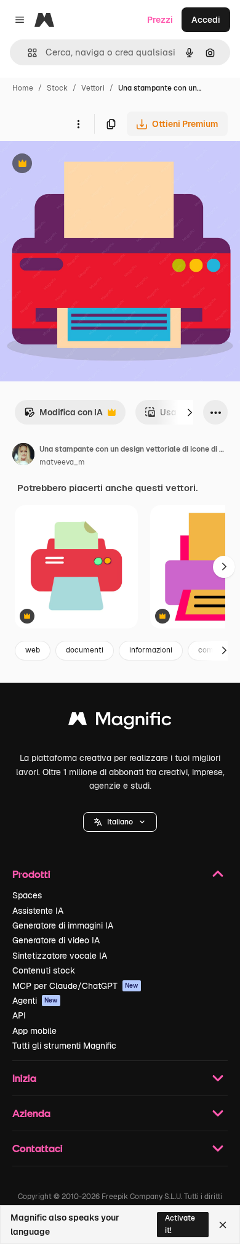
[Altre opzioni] (78, 124)
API (19, 1015)
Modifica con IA (63, 416)
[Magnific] (120, 721)
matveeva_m (62, 462)
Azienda (31, 1113)
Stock (57, 88)
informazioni (150, 650)
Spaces (27, 895)
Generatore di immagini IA (62, 925)
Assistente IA (37, 910)
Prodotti (31, 874)
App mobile (34, 1030)
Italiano (120, 822)
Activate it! (180, 1224)
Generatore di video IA (56, 940)
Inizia (24, 1077)
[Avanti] (189, 412)
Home (22, 88)
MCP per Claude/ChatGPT (75, 985)
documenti (84, 650)
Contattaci (37, 1148)
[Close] (223, 1225)
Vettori (93, 88)
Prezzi (160, 19)
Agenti (35, 1000)
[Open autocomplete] (27, 52)
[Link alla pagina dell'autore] (23, 456)
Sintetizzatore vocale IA (59, 955)
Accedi (205, 19)
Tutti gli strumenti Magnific (64, 1045)
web (32, 650)
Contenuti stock (43, 970)
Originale (81, 165)
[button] (120, 822)
